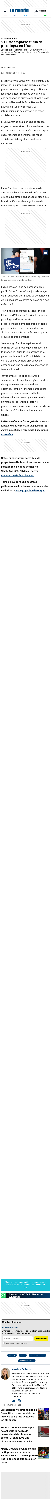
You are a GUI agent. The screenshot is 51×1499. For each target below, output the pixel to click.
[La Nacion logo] (19, 11)
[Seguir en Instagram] (19, 1400)
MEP (23, 1355)
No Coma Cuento (37, 1355)
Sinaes (12, 1355)
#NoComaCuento (9, 38)
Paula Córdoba (9, 68)
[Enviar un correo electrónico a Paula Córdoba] (13, 1400)
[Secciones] (5, 11)
